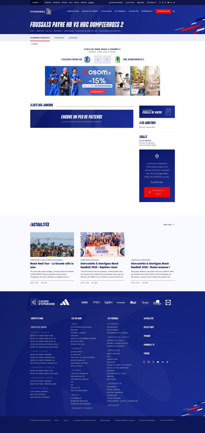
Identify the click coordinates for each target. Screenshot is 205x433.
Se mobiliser (76, 354)
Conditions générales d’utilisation (125, 420)
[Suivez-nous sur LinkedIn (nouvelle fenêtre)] (171, 2)
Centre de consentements (167, 420)
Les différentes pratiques (81, 327)
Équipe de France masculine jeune (44, 373)
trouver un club (163, 11)
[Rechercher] (174, 11)
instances (35, 2)
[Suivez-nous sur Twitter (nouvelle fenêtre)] (165, 2)
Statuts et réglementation (118, 368)
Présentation (112, 327)
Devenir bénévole (78, 360)
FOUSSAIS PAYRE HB (72, 59)
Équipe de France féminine (41, 354)
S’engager (76, 349)
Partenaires (56, 2)
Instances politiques (115, 340)
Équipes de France (90, 11)
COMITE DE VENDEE (69, 31)
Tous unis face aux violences (83, 357)
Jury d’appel (111, 379)
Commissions (114, 350)
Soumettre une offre (79, 401)
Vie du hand (106, 11)
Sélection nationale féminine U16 (43, 363)
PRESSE (147, 353)
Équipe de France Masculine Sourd (44, 347)
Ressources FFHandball (83, 408)
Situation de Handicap (80, 379)
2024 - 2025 (49, 31)
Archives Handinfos (115, 392)
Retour (35, 44)
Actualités (134, 11)
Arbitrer (74, 330)
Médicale (110, 376)
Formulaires (112, 395)
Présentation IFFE (78, 376)
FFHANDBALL (113, 324)
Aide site (66, 420)
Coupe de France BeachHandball (52, 260)
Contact (56, 420)
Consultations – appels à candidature (122, 401)
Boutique (64, 2)
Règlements (111, 387)
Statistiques (59, 38)
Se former (76, 370)
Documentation (115, 384)
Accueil (32, 31)
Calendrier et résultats (40, 38)
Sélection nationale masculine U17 (44, 344)
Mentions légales (105, 420)
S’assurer (75, 336)
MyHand (147, 336)
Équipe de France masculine (41, 336)
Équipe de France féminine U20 (42, 357)
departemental (58, 31)
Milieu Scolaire (77, 341)
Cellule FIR (75, 388)
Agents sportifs (113, 354)
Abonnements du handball (118, 333)
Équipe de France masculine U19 (43, 341)
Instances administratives (117, 343)
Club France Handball (39, 391)
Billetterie (149, 327)
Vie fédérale (120, 11)
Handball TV (149, 345)
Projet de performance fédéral (83, 338)
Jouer (74, 324)
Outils (70, 2)
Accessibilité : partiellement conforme (84, 420)
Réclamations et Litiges (116, 373)
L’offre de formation (79, 373)
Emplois (76, 2)
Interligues (95, 260)
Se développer (76, 352)
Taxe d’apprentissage (79, 390)
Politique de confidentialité (147, 420)
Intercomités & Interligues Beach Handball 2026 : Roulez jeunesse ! (150, 265)
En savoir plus (157, 182)
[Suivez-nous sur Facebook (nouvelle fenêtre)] (160, 2)
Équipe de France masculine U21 (43, 338)
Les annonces (76, 398)
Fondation (84, 2)
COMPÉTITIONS (112, 359)
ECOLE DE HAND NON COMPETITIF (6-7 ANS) (86, 31)
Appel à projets (77, 366)
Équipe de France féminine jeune (43, 384)
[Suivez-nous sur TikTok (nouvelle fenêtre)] (174, 2)
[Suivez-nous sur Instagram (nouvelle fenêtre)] (162, 2)
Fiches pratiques (113, 398)
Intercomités (145, 260)
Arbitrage (111, 371)
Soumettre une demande (81, 404)
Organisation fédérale (118, 337)
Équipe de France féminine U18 (42, 360)
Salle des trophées (38, 394)
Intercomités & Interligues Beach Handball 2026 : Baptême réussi (99, 265)
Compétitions (73, 11)
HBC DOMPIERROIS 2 (133, 59)
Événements (147, 11)
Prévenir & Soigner (78, 333)
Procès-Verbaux (113, 390)
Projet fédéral (113, 330)
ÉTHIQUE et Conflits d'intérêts (119, 365)
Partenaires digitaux (79, 363)
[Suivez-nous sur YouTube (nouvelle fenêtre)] (168, 2)
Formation (48, 2)
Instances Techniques (116, 346)
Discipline (111, 362)
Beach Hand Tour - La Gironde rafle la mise (51, 265)
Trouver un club (78, 344)
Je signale (91, 2)
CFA (72, 382)
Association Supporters (40, 397)
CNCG (109, 356)
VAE (72, 385)
